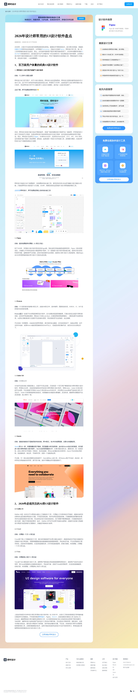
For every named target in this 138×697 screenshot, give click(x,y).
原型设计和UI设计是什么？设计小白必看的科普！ (114, 70)
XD (113, 669)
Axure (114, 672)
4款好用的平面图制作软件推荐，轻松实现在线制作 (114, 95)
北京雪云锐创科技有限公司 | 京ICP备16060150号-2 (15, 690)
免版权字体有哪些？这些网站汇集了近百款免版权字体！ (114, 65)
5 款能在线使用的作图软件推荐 (111, 111)
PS (113, 667)
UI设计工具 (18, 49)
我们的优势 (50, 4)
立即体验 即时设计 (49, 634)
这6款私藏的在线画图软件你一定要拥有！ (114, 100)
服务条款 (92, 668)
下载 (86, 4)
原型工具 (68, 665)
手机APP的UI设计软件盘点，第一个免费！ (114, 116)
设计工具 (68, 662)
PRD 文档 (68, 668)
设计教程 (60, 4)
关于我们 (100, 4)
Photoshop (45, 49)
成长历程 (104, 668)
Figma (62, 49)
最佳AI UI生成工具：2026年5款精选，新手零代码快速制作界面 (114, 54)
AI (113, 674)
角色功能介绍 (80, 662)
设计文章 (8, 11)
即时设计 (42, 617)
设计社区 (41, 4)
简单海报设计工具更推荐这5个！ (111, 60)
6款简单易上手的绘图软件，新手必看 (113, 106)
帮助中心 (69, 4)
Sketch (17, 446)
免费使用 (129, 4)
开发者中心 (93, 670)
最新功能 (78, 4)
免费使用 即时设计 (114, 128)
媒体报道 (104, 670)
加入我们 (104, 665)
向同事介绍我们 (80, 665)
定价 (92, 4)
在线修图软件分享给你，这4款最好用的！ (114, 121)
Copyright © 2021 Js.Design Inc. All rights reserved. (15, 691)
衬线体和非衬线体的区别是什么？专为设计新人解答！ (114, 75)
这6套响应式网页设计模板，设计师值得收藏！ (114, 49)
